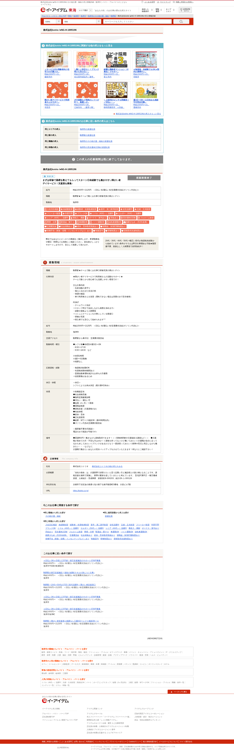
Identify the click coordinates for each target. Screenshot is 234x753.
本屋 (97, 664)
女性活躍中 (114, 525)
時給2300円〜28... (82, 74)
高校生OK (81, 682)
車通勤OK (115, 532)
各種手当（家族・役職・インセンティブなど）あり (67, 539)
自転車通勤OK (141, 532)
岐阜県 (76, 16)
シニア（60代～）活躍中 (116, 528)
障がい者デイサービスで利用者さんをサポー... (57, 101)
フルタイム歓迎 (75, 532)
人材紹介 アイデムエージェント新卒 (101, 729)
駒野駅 (113, 16)
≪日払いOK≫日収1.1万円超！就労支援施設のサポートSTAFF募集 (71, 560)
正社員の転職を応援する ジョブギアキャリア (104, 733)
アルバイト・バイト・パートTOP (55, 714)
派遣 (131, 682)
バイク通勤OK (127, 532)
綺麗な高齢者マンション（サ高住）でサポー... (116, 70)
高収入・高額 (134, 528)
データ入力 (75, 664)
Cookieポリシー (135, 742)
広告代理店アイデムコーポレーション (149, 714)
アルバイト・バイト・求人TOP (54, 16)
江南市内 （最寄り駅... (84, 107)
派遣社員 (109, 516)
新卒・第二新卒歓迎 (99, 525)
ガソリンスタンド (155, 664)
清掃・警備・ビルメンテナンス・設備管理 (84, 655)
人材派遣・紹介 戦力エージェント (149, 717)
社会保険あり (86, 535)
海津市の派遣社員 (87, 129)
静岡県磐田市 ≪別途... (114, 107)
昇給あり (49, 532)
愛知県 (44, 673)
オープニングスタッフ (102, 682)
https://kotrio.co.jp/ (81, 491)
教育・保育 (46, 655)
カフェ (44, 664)
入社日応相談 (51, 525)
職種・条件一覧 (178, 682)
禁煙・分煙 (89, 532)
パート (89, 682)
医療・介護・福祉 (59, 655)
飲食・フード (64, 652)
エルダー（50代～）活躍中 (92, 528)
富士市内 (107, 77)
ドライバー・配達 (136, 655)
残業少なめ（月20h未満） (56, 535)
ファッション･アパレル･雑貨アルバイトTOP (60, 720)
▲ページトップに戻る (179, 692)
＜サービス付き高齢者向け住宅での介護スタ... (57, 70)
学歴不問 (155, 525)
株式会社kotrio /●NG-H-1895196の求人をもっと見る (138, 114)
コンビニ (143, 664)
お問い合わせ (79, 742)
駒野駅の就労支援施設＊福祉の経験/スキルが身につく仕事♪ (69, 573)
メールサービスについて (168, 742)
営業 (146, 655)
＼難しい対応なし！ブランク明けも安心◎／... (86, 70)
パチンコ (127, 664)
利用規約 (89, 742)
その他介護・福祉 (53, 516)
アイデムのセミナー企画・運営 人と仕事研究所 (105, 723)
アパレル (111, 664)
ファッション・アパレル (98, 652)
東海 (70, 16)
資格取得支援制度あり (123, 539)
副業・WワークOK (142, 682)
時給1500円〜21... (52, 74)
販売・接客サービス (49, 652)
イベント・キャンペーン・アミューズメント (146, 652)
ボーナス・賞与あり (150, 528)
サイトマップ (165, 2)
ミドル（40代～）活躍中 (68, 528)
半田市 (47, 107)
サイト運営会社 (186, 742)
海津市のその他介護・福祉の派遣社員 (96, 141)
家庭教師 (85, 664)
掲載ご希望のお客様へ (184, 2)
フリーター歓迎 (142, 525)
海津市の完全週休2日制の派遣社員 (95, 147)
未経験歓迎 (63, 525)
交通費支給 (74, 535)
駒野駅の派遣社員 (87, 135)
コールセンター (55, 664)
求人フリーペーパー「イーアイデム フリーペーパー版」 (109, 717)
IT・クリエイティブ (173, 652)
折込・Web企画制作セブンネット (148, 720)
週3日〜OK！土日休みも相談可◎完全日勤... (145, 101)
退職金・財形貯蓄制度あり (128, 535)
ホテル (166, 664)
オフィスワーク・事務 (118, 652)
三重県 (65, 673)
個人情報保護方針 (150, 742)
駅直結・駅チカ (102, 532)
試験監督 (66, 664)
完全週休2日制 (61, 532)
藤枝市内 (48, 77)
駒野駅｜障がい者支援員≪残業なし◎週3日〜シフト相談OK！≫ (71, 621)
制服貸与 (95, 539)
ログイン (185, 10)
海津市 (83, 16)
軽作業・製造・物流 (79, 652)
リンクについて (101, 742)
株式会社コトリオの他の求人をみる (107, 466)
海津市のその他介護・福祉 (98, 16)
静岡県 (51, 673)
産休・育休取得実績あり (104, 535)
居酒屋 (119, 664)
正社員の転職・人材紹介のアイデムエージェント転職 (108, 726)
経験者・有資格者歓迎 (79, 525)
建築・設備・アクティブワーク (115, 655)
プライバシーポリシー (118, 742)
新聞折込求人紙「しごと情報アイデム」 (102, 720)
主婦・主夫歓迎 (127, 525)
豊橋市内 (137, 107)
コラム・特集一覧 (63, 685)
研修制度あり (106, 539)
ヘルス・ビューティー (159, 655)
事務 (92, 664)
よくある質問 (149, 2)
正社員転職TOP (48, 717)
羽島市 (136, 77)
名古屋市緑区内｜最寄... (84, 77)
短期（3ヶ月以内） (120, 682)
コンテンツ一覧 (48, 685)
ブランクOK (50, 528)
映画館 (103, 664)
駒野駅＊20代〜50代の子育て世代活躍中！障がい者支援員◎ (69, 585)
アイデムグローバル (95, 714)
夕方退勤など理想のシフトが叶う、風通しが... (86, 101)
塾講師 (135, 664)
